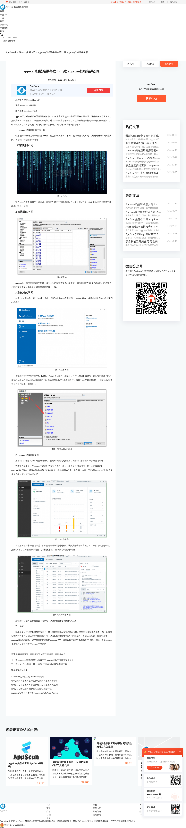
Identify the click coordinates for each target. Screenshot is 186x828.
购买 (2, 31)
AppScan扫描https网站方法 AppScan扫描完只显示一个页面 (144, 234)
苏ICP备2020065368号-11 (15, 825)
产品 (2, 15)
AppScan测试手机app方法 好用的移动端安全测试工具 (43, 664)
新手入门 (131, 64)
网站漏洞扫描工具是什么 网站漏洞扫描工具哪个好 (34, 681)
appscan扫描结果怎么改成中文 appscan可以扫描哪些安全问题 (46, 660)
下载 (2, 18)
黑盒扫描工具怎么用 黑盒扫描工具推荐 (144, 241)
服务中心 (4, 25)
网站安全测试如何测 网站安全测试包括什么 (31, 689)
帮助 (2, 21)
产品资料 (4, 28)
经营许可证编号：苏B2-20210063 (71, 821)
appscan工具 (60, 654)
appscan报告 (35, 654)
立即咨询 (155, 767)
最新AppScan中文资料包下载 (142, 135)
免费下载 (98, 90)
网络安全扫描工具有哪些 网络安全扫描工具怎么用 (34, 685)
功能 (48, 815)
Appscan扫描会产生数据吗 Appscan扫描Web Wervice (34, 693)
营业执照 (91, 821)
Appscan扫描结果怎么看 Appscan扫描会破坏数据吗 (144, 204)
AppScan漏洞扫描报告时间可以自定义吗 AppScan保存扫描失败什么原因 (144, 226)
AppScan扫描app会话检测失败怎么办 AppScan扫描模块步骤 (144, 157)
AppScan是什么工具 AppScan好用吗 (27, 677)
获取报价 (151, 98)
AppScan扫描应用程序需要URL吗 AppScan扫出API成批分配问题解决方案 (144, 150)
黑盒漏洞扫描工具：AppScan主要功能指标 (144, 165)
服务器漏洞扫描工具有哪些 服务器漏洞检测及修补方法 (144, 143)
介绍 (48, 811)
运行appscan (47, 654)
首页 (2, 11)
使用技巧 (30, 52)
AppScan (19, 821)
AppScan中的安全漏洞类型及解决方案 (144, 172)
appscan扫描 (22, 654)
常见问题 (150, 64)
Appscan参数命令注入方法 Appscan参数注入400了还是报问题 (144, 211)
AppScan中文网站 (15, 52)
